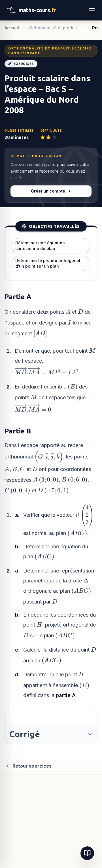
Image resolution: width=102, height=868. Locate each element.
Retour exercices (32, 766)
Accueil (12, 27)
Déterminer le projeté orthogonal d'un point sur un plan (47, 263)
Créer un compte (48, 191)
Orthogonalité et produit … (55, 27)
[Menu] (91, 10)
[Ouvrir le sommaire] (87, 853)
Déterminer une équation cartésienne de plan (40, 245)
